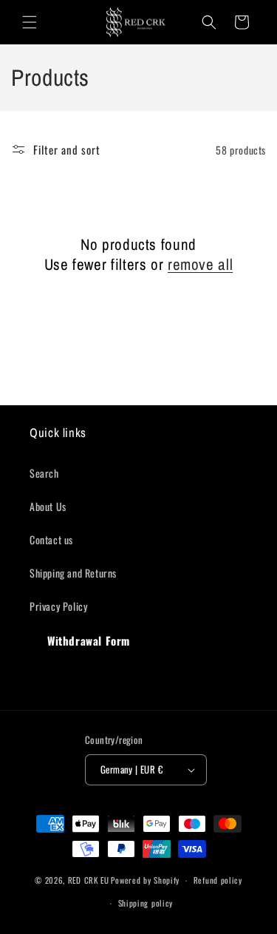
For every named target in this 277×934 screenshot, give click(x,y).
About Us (48, 506)
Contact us (51, 539)
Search (44, 473)
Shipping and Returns (73, 573)
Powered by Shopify (145, 880)
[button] (29, 22)
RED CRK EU (88, 880)
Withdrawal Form (88, 640)
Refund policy (218, 880)
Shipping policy (146, 903)
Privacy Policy (58, 606)
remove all (200, 264)
